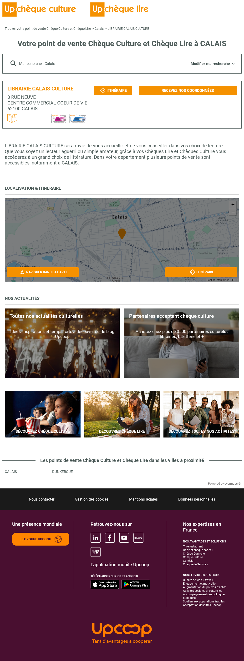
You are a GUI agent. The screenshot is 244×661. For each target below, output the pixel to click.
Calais (99, 28)
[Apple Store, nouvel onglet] (105, 584)
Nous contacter (41, 499)
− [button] (233, 212)
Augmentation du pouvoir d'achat (204, 587)
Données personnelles (196, 499)
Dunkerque (62, 472)
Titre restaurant (193, 546)
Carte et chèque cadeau (198, 550)
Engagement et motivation (200, 583)
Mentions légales (143, 499)
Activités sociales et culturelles (202, 590)
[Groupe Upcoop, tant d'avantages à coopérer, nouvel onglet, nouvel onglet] (122, 633)
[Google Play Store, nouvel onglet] (136, 584)
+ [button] (232, 205)
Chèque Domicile (194, 553)
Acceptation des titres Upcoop (202, 605)
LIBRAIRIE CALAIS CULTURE (128, 28)
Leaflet (211, 280)
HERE (234, 280)
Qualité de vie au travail (198, 580)
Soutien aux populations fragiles (204, 601)
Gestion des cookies (91, 499)
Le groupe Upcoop (35, 539)
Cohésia (188, 560)
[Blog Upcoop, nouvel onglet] (138, 538)
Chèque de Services (195, 564)
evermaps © (232, 483)
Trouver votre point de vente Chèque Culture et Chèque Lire (48, 28)
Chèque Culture (193, 557)
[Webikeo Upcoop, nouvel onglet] (96, 552)
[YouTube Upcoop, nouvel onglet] (124, 538)
